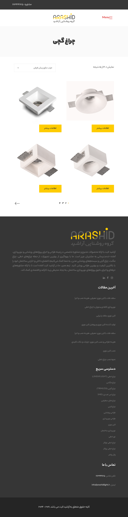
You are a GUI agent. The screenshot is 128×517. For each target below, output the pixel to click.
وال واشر (112, 455)
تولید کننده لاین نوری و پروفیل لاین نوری (99, 324)
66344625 (17, 5)
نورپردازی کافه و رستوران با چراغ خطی (100, 307)
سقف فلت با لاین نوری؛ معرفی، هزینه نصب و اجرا (95, 298)
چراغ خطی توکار (110, 443)
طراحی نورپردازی (109, 418)
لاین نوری (112, 424)
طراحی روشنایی (110, 412)
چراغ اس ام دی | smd (107, 394)
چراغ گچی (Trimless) (106, 388)
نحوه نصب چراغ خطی (107, 359)
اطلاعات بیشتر (103, 128)
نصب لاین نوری (109, 351)
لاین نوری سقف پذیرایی (106, 316)
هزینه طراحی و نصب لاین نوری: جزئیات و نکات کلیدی (94, 342)
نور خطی (112, 437)
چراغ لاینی (112, 406)
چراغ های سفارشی (108, 400)
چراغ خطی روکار (110, 449)
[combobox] (35, 68)
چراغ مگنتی (111, 382)
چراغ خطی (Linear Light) (104, 376)
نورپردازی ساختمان (108, 431)
